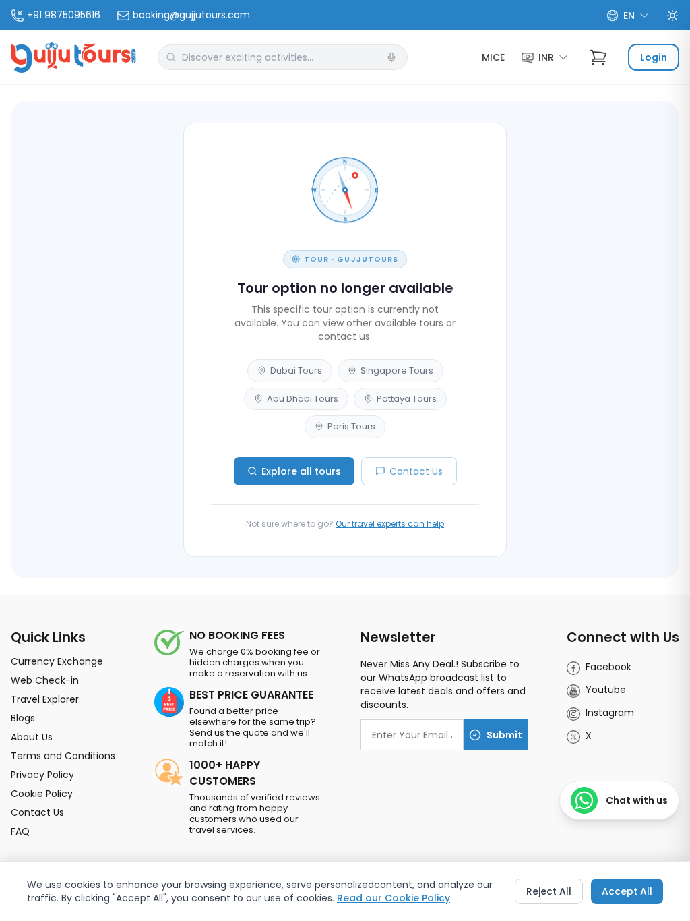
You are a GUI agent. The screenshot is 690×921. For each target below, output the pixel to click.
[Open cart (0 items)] (598, 57)
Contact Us (416, 471)
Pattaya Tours (407, 398)
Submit (504, 735)
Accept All (627, 891)
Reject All (548, 891)
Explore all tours (301, 471)
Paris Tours (351, 426)
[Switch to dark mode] (672, 15)
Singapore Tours (396, 370)
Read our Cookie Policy (393, 898)
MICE (493, 57)
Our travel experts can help (390, 523)
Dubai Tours (296, 370)
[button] (391, 57)
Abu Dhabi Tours (302, 398)
